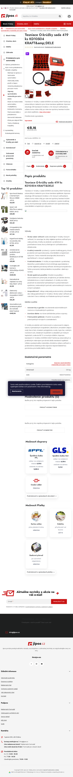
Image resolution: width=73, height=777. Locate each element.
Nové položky (11, 175)
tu (49, 387)
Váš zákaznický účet (7, 692)
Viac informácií (44, 112)
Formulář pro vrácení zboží (32, 747)
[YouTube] (42, 664)
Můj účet (4, 720)
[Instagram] (36, 664)
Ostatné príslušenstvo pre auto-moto (15, 87)
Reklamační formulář (8, 709)
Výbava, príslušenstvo (12, 65)
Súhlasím (56, 392)
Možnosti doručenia (65, 122)
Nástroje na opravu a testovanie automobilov (14, 75)
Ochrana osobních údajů (9, 689)
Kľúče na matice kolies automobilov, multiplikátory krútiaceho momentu (15, 105)
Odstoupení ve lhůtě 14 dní (10, 713)
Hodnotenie (40, 166)
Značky (9, 181)
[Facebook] (31, 664)
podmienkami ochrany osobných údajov (39, 607)
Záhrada (9, 52)
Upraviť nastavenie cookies (51, 770)
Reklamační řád (6, 685)
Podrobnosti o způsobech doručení (41, 496)
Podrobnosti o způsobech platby (40, 572)
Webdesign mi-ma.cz (33, 772)
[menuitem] (8, 24)
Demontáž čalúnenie (14, 117)
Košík (2, 724)
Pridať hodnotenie (48, 407)
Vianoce (9, 164)
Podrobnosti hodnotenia (53, 47)
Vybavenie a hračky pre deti (12, 141)
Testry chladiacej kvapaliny (13, 124)
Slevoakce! (47, 2)
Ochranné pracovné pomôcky (10, 155)
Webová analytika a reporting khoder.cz (52, 772)
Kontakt (3, 696)
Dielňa (8, 47)
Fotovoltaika (11, 170)
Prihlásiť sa (59, 601)
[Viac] (67, 24)
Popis (29, 166)
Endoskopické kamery (12, 133)
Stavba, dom (11, 41)
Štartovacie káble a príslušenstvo (14, 113)
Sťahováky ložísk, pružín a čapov (13, 82)
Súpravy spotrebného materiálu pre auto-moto (15, 95)
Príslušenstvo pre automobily (13, 59)
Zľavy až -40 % (28, 2)
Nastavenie (16, 391)
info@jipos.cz (14, 632)
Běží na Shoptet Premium (18, 772)
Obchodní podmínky (8, 678)
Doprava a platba (56, 166)
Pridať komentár (45, 430)
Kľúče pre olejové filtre (15, 120)
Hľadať (60, 16)
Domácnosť (10, 148)
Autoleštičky (9, 130)
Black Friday (11, 35)
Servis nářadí (5, 717)
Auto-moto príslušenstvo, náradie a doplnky (13, 69)
